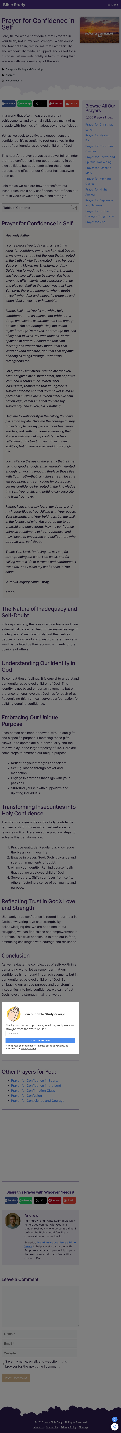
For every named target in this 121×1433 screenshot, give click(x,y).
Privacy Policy (68, 1427)
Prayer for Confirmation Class (33, 1090)
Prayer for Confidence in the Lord (36, 1085)
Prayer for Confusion (26, 1096)
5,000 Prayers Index (99, 117)
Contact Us (52, 1427)
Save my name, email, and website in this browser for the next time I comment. (36, 1364)
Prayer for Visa (95, 222)
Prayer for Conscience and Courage (37, 1101)
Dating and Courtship (30, 69)
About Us (38, 1427)
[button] (9, 103)
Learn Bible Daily (53, 1422)
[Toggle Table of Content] (72, 207)
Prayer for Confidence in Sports (34, 1080)
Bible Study (14, 4)
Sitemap (83, 1427)
